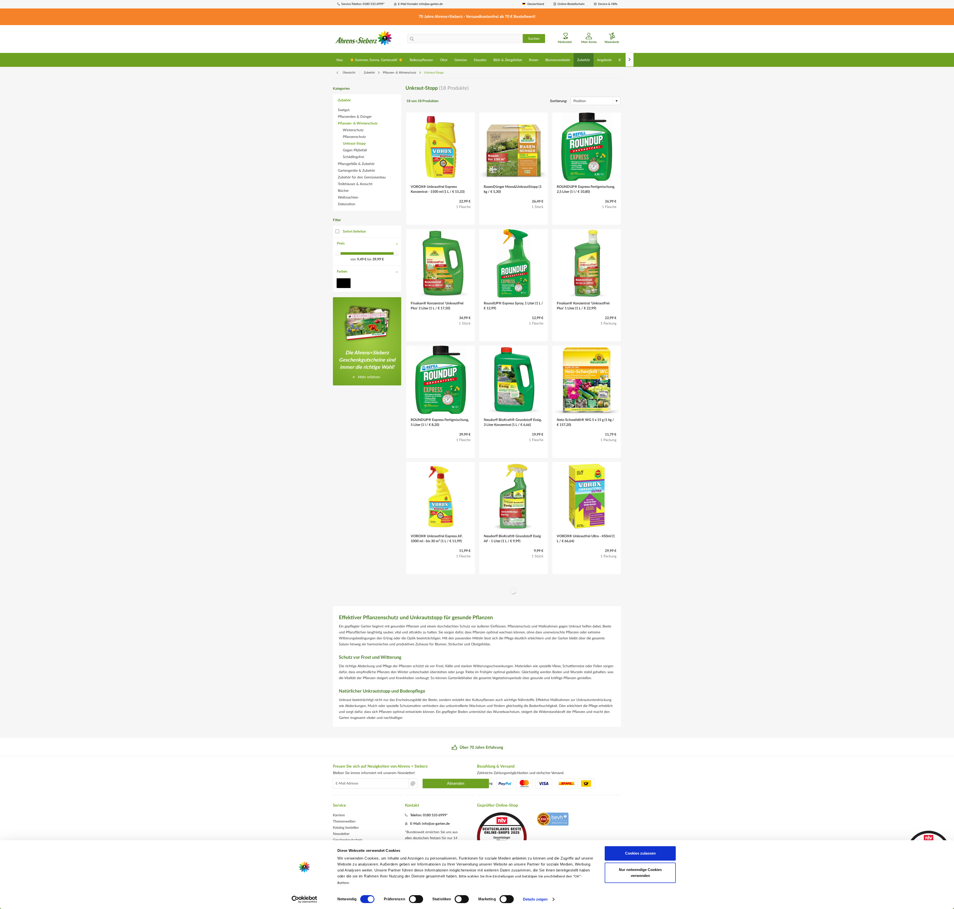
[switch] (416, 899)
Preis (341, 243)
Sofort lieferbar (354, 231)
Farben (342, 271)
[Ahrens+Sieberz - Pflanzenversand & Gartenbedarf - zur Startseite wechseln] (363, 39)
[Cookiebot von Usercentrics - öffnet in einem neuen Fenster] (304, 899)
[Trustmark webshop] (553, 819)
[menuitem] (363, 4)
